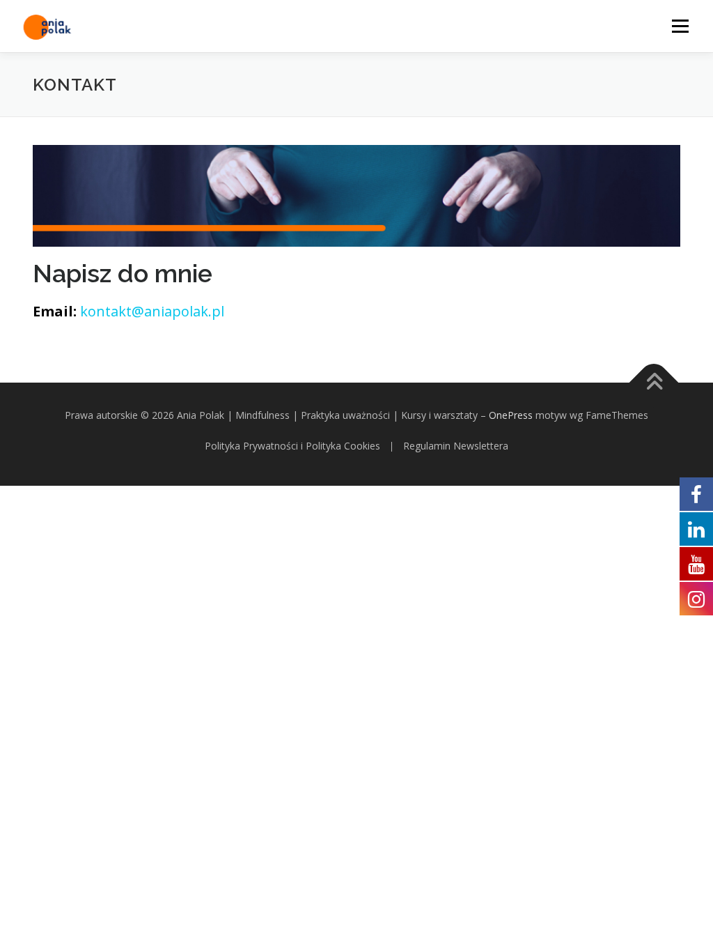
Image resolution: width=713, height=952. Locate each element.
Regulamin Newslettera (455, 445)
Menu (680, 26)
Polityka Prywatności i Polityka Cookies (294, 445)
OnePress (511, 415)
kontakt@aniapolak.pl (152, 311)
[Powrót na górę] (654, 383)
